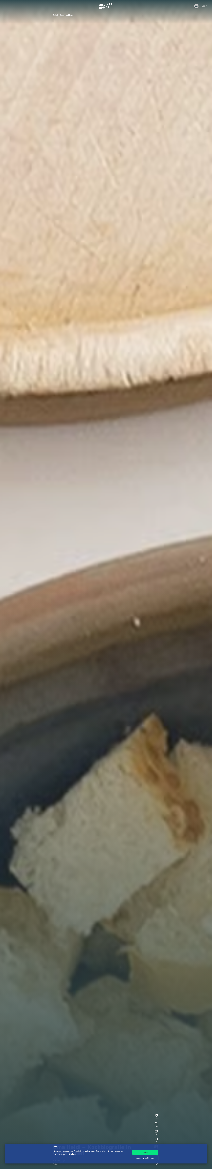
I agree (145, 1152)
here (74, 1154)
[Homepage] (106, 6)
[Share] (156, 1140)
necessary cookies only (145, 1158)
